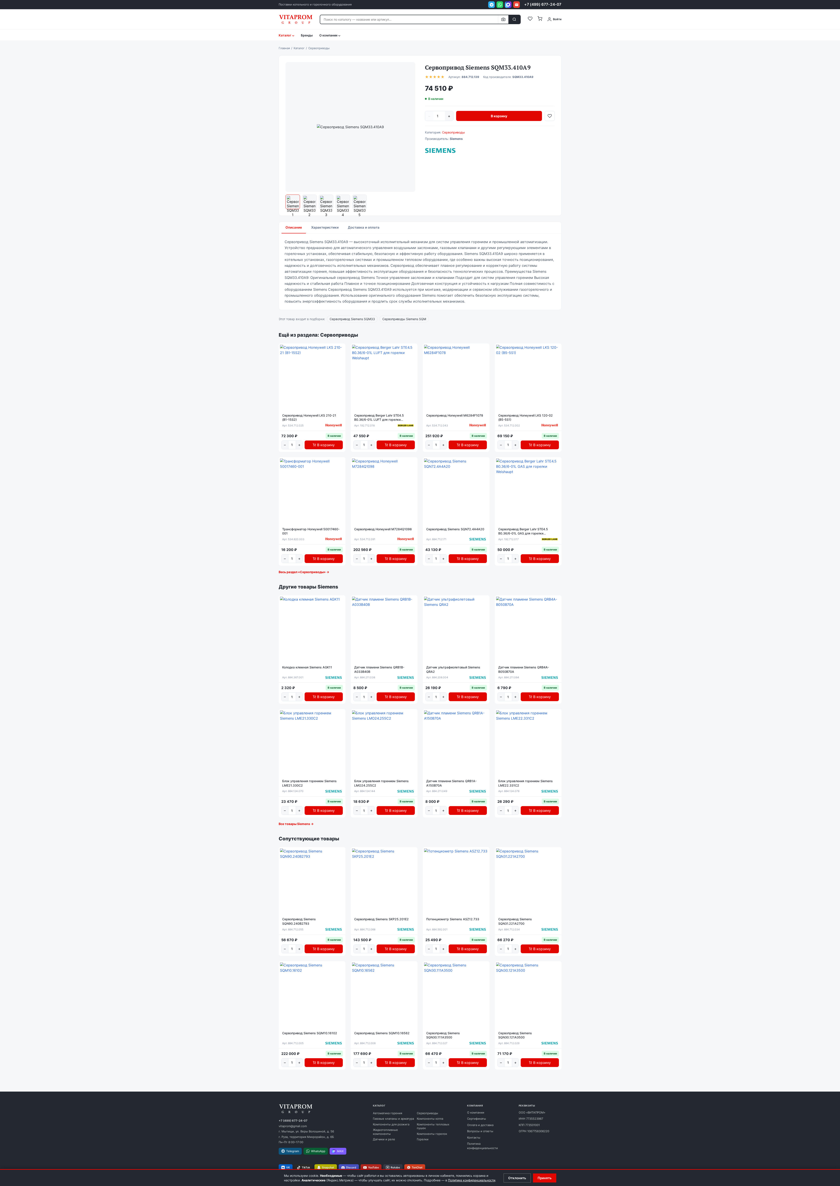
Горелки (422, 1139)
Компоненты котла (430, 1118)
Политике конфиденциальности (471, 1180)
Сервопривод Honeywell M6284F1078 (454, 415)
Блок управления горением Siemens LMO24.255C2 (381, 783)
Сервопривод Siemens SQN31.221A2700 (515, 921)
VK (288, 1167)
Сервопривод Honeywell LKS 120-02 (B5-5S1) (525, 417)
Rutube (395, 1167)
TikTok (306, 1167)
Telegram (292, 1151)
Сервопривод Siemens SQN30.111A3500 (443, 1035)
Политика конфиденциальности (482, 1146)
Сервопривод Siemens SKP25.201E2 (381, 919)
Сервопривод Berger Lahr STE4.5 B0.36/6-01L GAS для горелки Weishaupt (523, 531)
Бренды (307, 35)
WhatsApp (318, 1151)
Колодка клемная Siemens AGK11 (307, 667)
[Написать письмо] (516, 4)
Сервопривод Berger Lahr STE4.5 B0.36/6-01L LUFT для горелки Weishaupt (379, 417)
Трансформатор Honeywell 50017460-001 (311, 531)
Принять (545, 1178)
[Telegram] (491, 4)
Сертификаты (476, 1118)
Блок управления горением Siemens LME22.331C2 (525, 783)
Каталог (285, 35)
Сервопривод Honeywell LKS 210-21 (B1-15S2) (309, 417)
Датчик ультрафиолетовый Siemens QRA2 (453, 669)
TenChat (417, 1167)
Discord (351, 1167)
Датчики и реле (384, 1139)
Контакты (473, 1137)
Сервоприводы (453, 132)
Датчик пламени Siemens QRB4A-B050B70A (523, 669)
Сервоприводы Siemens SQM (404, 319)
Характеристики (325, 227)
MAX (340, 1151)
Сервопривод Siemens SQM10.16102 (309, 1033)
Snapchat (328, 1167)
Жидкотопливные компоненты (385, 1131)
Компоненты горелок (432, 1133)
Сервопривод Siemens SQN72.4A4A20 (455, 529)
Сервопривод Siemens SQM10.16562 (382, 1033)
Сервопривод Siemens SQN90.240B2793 (299, 921)
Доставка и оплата (363, 227)
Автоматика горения (387, 1113)
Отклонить (517, 1178)
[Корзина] (539, 19)
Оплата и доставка (480, 1125)
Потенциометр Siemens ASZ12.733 (452, 919)
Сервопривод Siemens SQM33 (352, 319)
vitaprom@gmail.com (293, 1126)
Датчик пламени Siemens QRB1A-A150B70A (451, 783)
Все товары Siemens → (296, 824)
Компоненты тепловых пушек (433, 1126)
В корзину (499, 116)
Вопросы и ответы (480, 1131)
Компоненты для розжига (391, 1124)
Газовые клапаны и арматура (393, 1118)
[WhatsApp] (500, 4)
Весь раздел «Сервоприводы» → (304, 572)
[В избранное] (550, 116)
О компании (475, 1112)
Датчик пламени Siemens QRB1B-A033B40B (379, 669)
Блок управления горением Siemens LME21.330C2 (309, 783)
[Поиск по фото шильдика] (503, 19)
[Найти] (514, 19)
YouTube (373, 1167)
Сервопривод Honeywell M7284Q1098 (383, 529)
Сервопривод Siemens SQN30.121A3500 (515, 1035)
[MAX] (508, 4)
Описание (293, 227)
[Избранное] (530, 19)
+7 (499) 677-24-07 (542, 4)
